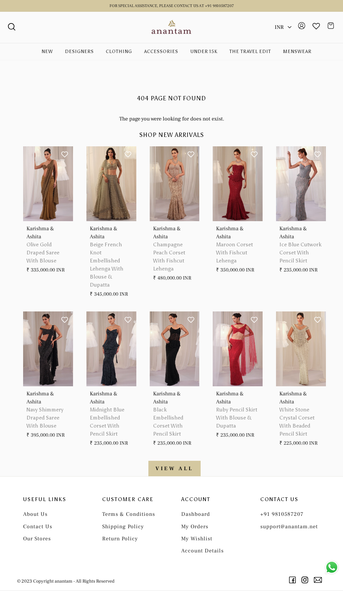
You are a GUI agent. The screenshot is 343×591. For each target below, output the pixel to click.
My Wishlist (196, 538)
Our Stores (37, 538)
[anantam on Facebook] (293, 580)
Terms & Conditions (128, 514)
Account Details (202, 550)
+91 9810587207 (281, 514)
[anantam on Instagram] (306, 580)
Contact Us (37, 526)
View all (174, 468)
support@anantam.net (289, 526)
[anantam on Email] (319, 580)
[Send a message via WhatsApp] (332, 567)
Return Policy (120, 538)
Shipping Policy (123, 526)
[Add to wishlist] (64, 154)
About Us (35, 514)
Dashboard (195, 514)
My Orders (194, 526)
